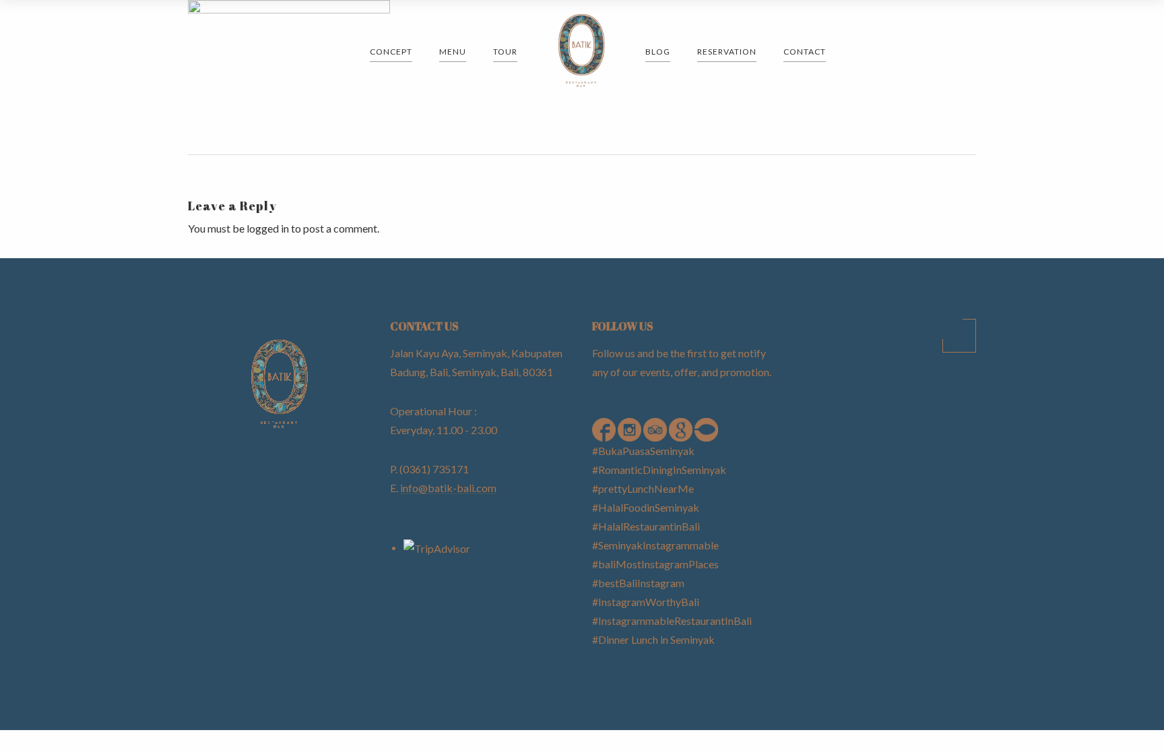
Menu (452, 52)
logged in (268, 228)
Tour (505, 52)
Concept (391, 52)
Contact (804, 52)
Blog (657, 52)
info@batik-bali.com (448, 487)
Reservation (726, 52)
